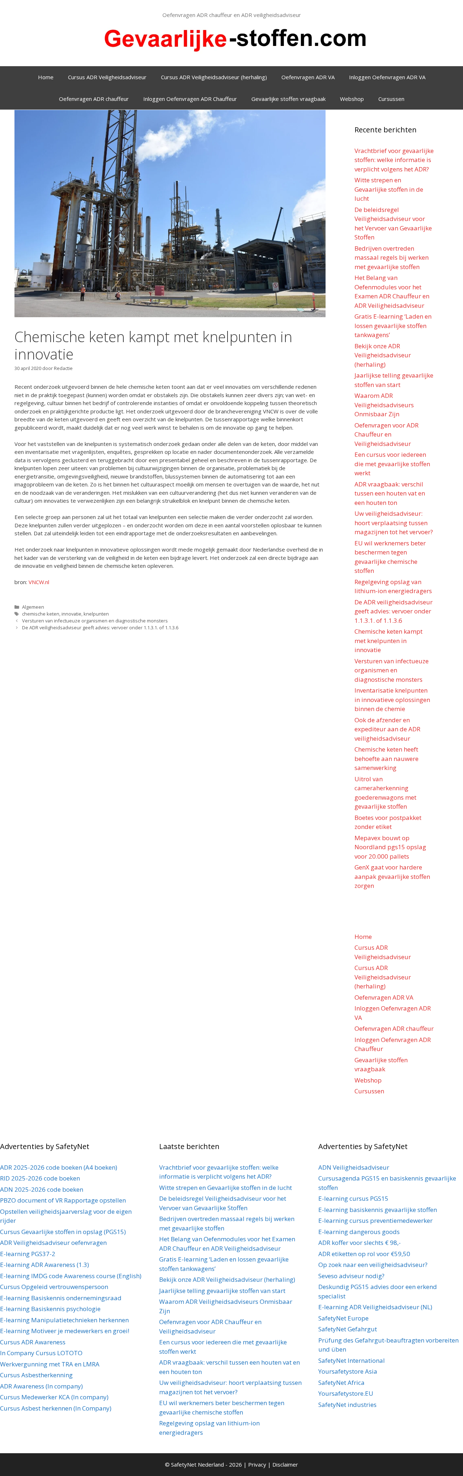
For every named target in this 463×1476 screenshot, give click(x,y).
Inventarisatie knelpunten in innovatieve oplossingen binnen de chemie (392, 699)
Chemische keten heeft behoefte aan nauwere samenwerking (386, 758)
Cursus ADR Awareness (32, 1342)
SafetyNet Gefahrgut (347, 1329)
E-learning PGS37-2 (27, 1254)
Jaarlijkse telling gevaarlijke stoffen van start (222, 1290)
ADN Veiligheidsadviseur (353, 1167)
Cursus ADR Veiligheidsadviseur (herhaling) (214, 77)
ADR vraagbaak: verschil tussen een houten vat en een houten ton (389, 493)
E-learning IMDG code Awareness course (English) (70, 1276)
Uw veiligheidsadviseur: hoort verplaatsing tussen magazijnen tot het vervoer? (393, 522)
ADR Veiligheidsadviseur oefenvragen (53, 1242)
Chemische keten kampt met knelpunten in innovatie (388, 640)
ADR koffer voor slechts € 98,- (359, 1242)
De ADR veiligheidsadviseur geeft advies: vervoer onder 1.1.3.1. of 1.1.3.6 (100, 627)
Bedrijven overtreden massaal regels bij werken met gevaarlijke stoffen (391, 257)
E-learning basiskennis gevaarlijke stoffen (377, 1209)
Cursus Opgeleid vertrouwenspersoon (54, 1287)
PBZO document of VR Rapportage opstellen (63, 1200)
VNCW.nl (39, 582)
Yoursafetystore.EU (345, 1393)
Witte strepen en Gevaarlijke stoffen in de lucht (388, 189)
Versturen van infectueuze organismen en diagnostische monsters (95, 620)
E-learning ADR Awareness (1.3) (44, 1264)
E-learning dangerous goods (359, 1232)
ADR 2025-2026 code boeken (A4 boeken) (58, 1167)
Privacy (258, 1464)
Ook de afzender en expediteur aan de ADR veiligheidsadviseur (387, 729)
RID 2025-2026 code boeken (40, 1178)
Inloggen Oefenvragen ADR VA (387, 77)
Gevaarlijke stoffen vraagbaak (288, 98)
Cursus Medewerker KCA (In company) (54, 1397)
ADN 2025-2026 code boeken (41, 1189)
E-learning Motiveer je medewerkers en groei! (64, 1331)
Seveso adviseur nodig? (351, 1276)
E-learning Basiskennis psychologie (50, 1309)
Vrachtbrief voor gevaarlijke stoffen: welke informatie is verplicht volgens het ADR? (394, 159)
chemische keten (40, 614)
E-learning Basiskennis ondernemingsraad (61, 1298)
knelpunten (96, 614)
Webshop (352, 98)
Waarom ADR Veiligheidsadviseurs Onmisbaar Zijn (384, 404)
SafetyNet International (351, 1360)
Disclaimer (285, 1464)
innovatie (71, 614)
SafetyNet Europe (343, 1318)
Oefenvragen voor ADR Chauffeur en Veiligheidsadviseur (386, 434)
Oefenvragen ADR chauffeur (94, 98)
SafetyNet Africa (341, 1382)
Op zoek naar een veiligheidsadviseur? (373, 1264)
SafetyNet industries (347, 1404)
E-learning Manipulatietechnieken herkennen (64, 1320)
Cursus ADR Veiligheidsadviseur (107, 77)
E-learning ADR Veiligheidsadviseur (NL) (375, 1307)
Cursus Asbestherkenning (36, 1375)
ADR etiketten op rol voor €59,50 (364, 1254)
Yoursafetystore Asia (347, 1371)
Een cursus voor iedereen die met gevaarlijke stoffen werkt (392, 463)
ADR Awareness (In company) (41, 1386)
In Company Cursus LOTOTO (41, 1353)
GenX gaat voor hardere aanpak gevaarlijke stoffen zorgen (392, 876)
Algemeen (33, 607)
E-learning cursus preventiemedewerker (375, 1220)
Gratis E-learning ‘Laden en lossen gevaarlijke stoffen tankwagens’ (393, 325)
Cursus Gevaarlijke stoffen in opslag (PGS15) (63, 1232)
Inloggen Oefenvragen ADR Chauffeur (190, 98)
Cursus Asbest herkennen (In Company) (55, 1408)
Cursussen (391, 98)
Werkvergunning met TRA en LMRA (49, 1364)
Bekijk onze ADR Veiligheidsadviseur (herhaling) (382, 355)
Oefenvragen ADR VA (308, 77)
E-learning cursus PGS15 (353, 1198)
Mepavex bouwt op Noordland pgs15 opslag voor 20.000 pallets (390, 847)
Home (46, 77)
